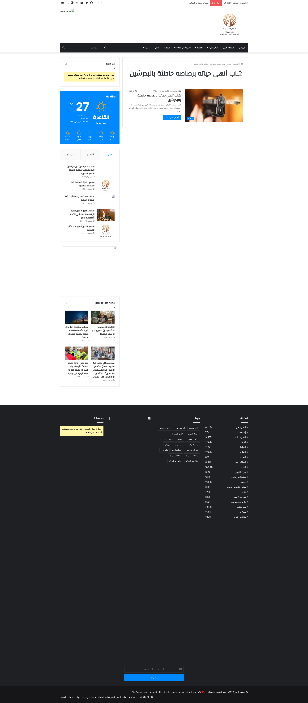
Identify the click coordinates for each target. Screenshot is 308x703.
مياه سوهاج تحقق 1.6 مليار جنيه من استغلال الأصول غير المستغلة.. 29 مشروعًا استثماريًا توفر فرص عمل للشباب (103, 370)
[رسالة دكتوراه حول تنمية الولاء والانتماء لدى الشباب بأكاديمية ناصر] (106, 215)
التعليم (243, 452)
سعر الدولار (193, 444)
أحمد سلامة (193, 428)
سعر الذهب (179, 444)
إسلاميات (241, 432)
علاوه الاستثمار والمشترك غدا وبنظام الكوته (79, 198)
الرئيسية (242, 48)
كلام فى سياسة (238, 502)
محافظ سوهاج (175, 455)
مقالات (243, 512)
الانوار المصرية (192, 439)
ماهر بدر (164, 450)
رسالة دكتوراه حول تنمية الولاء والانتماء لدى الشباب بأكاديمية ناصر (81, 214)
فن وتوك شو (240, 497)
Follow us (98, 418)
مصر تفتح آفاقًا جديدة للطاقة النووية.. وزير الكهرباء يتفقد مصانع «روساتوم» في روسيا (78, 368)
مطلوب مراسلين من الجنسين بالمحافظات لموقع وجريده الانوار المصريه (80, 170)
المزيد (147, 48)
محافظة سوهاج (192, 455)
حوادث (167, 48)
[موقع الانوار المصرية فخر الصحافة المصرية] (106, 186)
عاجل (157, 48)
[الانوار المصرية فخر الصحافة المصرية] (106, 231)
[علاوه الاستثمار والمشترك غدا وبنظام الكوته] (106, 201)
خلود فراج (168, 439)
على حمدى (174, 91)
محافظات (241, 507)
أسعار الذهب (193, 434)
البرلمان (242, 447)
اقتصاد (200, 48)
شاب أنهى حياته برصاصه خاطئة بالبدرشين (159, 97)
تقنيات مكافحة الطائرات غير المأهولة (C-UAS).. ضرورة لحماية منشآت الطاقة (173, 2)
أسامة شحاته (165, 428)
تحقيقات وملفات (183, 48)
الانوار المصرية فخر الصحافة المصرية (81, 228)
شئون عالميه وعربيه (236, 487)
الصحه (243, 457)
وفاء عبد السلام (175, 461)
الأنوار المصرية (177, 434)
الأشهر (110, 154)
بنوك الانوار (240, 472)
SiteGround (137, 692)
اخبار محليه (213, 48)
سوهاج (168, 444)
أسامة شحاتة (180, 428)
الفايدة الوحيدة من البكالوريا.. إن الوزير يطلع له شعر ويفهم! (103, 330)
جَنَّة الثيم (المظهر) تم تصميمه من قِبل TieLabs (180, 692)
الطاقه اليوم (228, 48)
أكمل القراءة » (172, 117)
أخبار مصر (241, 427)
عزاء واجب (176, 450)
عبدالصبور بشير (191, 450)
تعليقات (70, 154)
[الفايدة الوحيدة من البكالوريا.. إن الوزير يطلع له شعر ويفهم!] (103, 317)
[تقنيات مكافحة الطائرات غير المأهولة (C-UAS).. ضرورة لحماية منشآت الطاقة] (76, 317)
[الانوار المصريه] (230, 24)
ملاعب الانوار (240, 517)
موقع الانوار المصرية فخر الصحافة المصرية (82, 184)
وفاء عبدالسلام (192, 461)
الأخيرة (90, 154)
